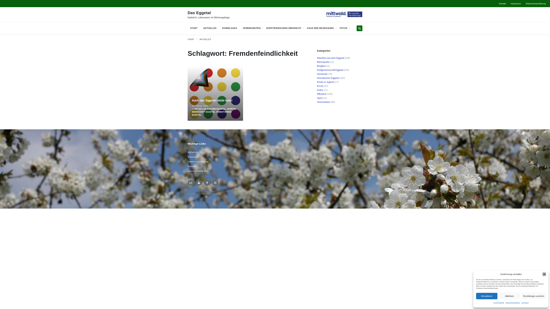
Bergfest (321, 66)
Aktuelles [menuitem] (210, 28)
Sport (319, 98)
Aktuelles (205, 39)
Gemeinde (322, 74)
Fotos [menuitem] (343, 28)
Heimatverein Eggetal (328, 78)
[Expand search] (359, 28)
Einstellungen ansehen (533, 296)
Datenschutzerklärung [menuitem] (536, 3)
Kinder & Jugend (325, 82)
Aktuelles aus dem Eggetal (210, 109)
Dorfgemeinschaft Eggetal (330, 70)
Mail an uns (193, 152)
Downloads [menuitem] (229, 28)
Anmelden (192, 166)
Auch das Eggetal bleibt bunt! (212, 100)
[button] (544, 274)
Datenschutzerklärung (513, 302)
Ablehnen (509, 296)
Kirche (320, 86)
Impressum (525, 302)
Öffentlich (322, 94)
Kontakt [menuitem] (502, 3)
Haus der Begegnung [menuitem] (320, 28)
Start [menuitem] (194, 28)
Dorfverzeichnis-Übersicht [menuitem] (283, 28)
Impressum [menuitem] (516, 3)
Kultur (320, 90)
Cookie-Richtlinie (498, 302)
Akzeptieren (486, 296)
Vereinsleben (323, 102)
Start (191, 39)
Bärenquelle (323, 62)
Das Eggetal (199, 13)
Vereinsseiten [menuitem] (252, 28)
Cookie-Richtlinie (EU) (198, 171)
